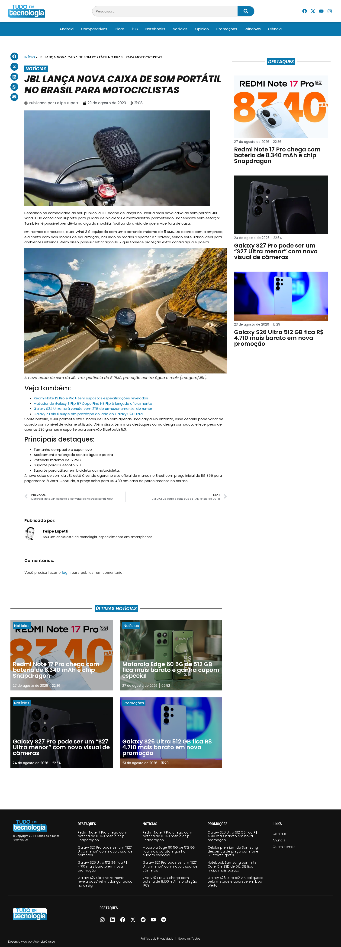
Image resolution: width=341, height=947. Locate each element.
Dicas (120, 29)
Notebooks (155, 29)
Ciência (275, 29)
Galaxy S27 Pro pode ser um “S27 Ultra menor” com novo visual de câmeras (105, 851)
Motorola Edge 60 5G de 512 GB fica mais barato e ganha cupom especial (169, 851)
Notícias (180, 29)
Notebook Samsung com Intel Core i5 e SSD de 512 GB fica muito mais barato (232, 866)
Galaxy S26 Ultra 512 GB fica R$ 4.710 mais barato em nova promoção (102, 866)
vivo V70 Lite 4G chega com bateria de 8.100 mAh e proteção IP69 (170, 881)
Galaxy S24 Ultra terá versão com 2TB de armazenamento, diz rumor (93, 408)
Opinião (202, 29)
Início (29, 57)
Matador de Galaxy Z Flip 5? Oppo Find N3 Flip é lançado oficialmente (93, 403)
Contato (279, 833)
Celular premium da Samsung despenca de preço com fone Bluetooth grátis (233, 851)
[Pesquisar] (246, 11)
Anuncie (279, 840)
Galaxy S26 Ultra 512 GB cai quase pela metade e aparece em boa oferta (235, 881)
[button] (14, 56)
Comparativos (94, 29)
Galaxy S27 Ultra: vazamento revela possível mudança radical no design (105, 881)
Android (66, 29)
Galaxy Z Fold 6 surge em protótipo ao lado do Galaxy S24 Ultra (88, 413)
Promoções (226, 29)
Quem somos (284, 846)
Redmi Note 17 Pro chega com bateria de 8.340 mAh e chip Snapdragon (102, 836)
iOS (135, 29)
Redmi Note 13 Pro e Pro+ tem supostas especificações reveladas (91, 398)
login (66, 572)
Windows (252, 29)
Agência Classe (44, 942)
